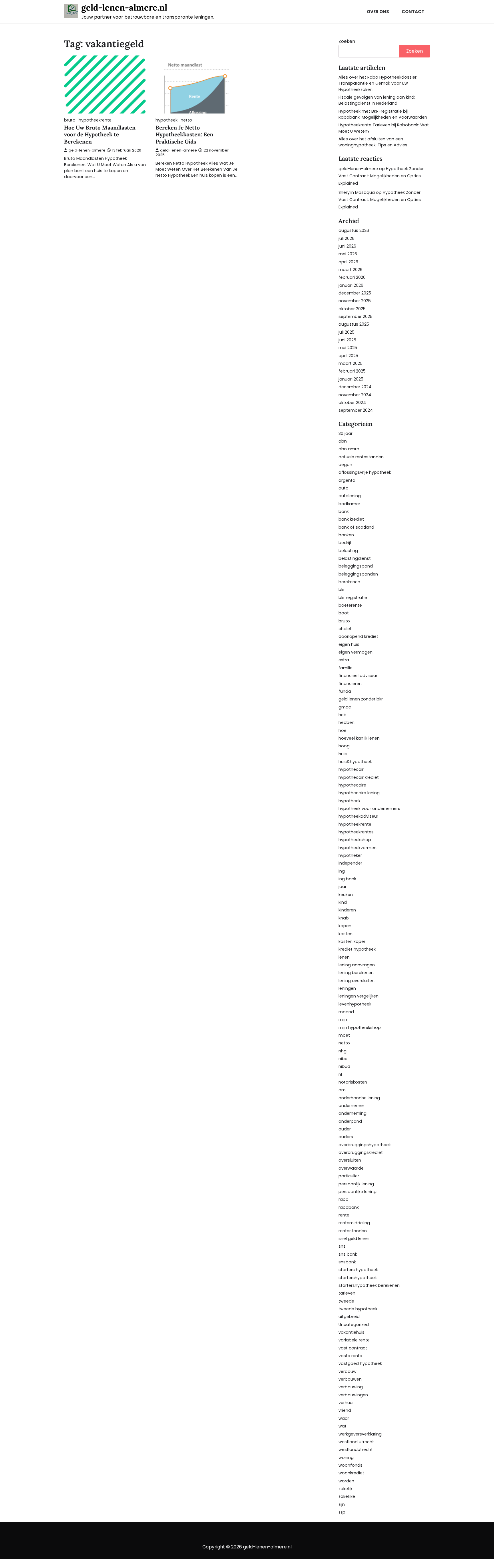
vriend (344, 1410)
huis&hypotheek (355, 761)
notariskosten (352, 1082)
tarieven (346, 1293)
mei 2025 (347, 348)
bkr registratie (352, 597)
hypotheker (350, 855)
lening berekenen (356, 972)
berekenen (349, 582)
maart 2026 (350, 269)
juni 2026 (347, 246)
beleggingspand (355, 566)
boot (343, 613)
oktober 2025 (352, 309)
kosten (345, 934)
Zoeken (346, 41)
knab (343, 918)
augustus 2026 (353, 230)
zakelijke (346, 1496)
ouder (344, 1129)
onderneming (352, 1113)
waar (343, 1418)
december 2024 (354, 387)
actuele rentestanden (361, 457)
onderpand (350, 1121)
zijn (341, 1504)
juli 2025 (346, 332)
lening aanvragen (356, 965)
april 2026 (348, 262)
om (342, 1090)
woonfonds (350, 1465)
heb (342, 715)
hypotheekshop (354, 840)
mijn (342, 1019)
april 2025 (348, 356)
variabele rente (354, 1340)
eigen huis (348, 644)
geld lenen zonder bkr (360, 699)
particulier (348, 1176)
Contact (413, 12)
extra (343, 660)
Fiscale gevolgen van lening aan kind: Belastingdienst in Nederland (376, 100)
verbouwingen (353, 1395)
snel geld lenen (353, 1238)
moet (344, 1035)
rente (343, 1215)
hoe (342, 730)
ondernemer (351, 1105)
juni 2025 (347, 340)
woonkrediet (351, 1473)
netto (186, 120)
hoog (344, 746)
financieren (350, 683)
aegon (345, 464)
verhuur (346, 1402)
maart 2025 (350, 363)
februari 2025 (352, 371)
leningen (347, 988)
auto (343, 488)
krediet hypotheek (357, 949)
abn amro (348, 449)
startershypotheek (357, 1278)
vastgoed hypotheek (360, 1363)
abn (342, 441)
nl (340, 1074)
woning (346, 1457)
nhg (342, 1051)
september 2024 (355, 410)
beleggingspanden (358, 574)
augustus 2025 (353, 324)
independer (350, 863)
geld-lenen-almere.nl (124, 7)
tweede (346, 1301)
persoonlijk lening (356, 1184)
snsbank (347, 1262)
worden (346, 1481)
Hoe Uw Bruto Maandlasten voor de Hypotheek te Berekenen (100, 134)
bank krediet (351, 519)
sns (342, 1246)
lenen (344, 957)
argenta (346, 480)
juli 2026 (346, 238)
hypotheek (167, 120)
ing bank (347, 879)
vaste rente (350, 1356)
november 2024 (354, 395)
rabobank (348, 1207)
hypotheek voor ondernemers (369, 808)
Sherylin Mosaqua (356, 192)
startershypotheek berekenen (369, 1285)
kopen (344, 926)
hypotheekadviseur (358, 816)
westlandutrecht (355, 1449)
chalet (345, 629)
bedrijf (345, 542)
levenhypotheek (354, 1004)
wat (342, 1426)
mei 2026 (347, 254)
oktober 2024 (352, 402)
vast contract (352, 1348)
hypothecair (351, 769)
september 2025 (355, 316)
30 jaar (345, 433)
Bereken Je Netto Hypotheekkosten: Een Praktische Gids (184, 134)
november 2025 (354, 301)
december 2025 (354, 293)
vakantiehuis (351, 1332)
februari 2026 (352, 277)
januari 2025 (350, 379)
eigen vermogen (355, 652)
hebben (346, 722)
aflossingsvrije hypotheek (364, 472)
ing (341, 871)
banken (346, 535)
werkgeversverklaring (360, 1434)
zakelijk (345, 1489)
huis (342, 754)
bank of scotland (356, 527)
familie (345, 668)
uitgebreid (349, 1316)
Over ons (378, 12)
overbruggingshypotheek (364, 1145)
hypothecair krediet (358, 777)
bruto (69, 120)
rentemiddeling (354, 1223)
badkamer (349, 504)
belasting (348, 550)
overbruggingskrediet (360, 1152)
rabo (343, 1199)
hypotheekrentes (356, 832)
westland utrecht (356, 1442)
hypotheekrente (95, 120)
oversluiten (349, 1160)
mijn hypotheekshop (359, 1027)
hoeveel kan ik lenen (359, 738)
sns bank (347, 1254)
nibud (344, 1066)
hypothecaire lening (359, 793)
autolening (349, 496)
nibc (342, 1059)
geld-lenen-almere (87, 150)
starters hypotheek (358, 1270)
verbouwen (350, 1379)
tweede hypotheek (357, 1309)
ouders (345, 1137)
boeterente (350, 605)
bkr (341, 589)
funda (344, 691)
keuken (345, 894)
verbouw (347, 1371)
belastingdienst (354, 558)
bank (343, 511)
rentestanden (352, 1231)
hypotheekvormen (357, 848)
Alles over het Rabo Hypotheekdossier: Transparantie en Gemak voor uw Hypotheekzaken (377, 83)
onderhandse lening (359, 1098)
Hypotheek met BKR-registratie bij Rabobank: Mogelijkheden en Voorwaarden (382, 114)
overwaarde (351, 1168)
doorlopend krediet (358, 636)
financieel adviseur (357, 675)
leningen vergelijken (358, 996)
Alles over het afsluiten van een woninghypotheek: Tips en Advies (372, 142)
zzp (341, 1512)
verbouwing (350, 1387)
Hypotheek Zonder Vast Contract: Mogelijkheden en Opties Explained (381, 176)
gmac (344, 707)
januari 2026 (350, 285)
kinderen (347, 910)
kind (342, 902)
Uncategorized (353, 1324)
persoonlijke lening (357, 1191)
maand (346, 1012)
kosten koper (351, 941)
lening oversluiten (356, 980)
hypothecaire (352, 785)
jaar (342, 886)
